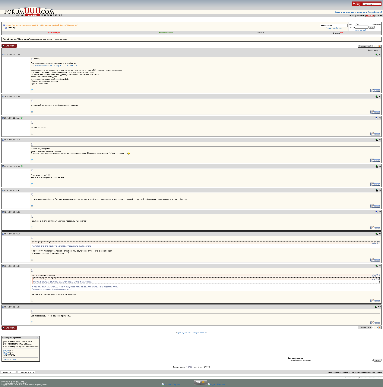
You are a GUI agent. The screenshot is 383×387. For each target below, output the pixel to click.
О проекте (363, 378)
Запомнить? (376, 24)
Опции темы (373, 50)
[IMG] (5, 354)
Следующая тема (199, 333)
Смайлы (6, 352)
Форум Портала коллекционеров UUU (22, 25)
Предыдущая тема (184, 333)
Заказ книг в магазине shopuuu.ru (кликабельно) (358, 12)
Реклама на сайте (375, 378)
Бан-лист (260, 33)
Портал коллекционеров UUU (363, 372)
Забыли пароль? (360, 30)
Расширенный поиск (334, 28)
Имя (350, 24)
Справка (345, 372)
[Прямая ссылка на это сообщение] (376, 54)
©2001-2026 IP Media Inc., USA (12, 381)
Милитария (46, 25)
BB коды (6, 350)
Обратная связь (334, 372)
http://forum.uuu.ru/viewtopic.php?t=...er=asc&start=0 (54, 65)
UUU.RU (351, 15)
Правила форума (166, 33)
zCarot (44, 385)
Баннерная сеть (351, 378)
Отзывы (338, 33)
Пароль (352, 27)
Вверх (379, 372)
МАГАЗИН (360, 15)
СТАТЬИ (379, 15)
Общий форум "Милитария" (65, 25)
